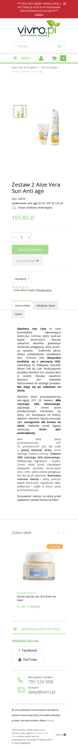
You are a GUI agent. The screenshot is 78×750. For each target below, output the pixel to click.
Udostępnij (21, 278)
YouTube (29, 659)
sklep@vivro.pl (41, 692)
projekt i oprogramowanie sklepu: (33, 720)
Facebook (29, 650)
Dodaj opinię (45, 290)
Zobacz (39, 14)
